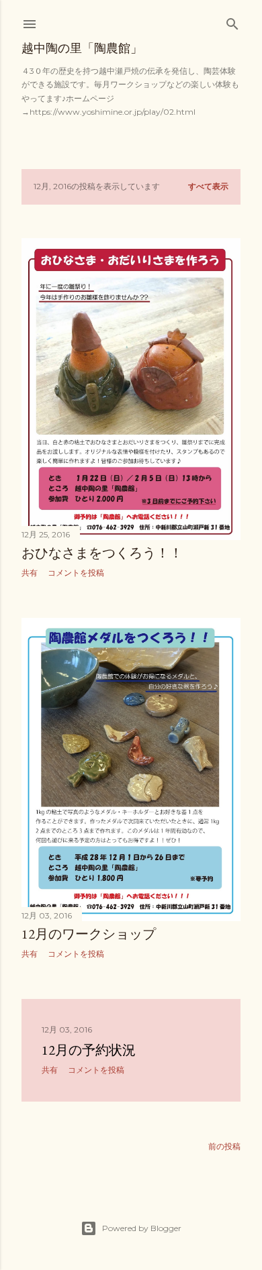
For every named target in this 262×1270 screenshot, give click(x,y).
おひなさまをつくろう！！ (102, 553)
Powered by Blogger (141, 1228)
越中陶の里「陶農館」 (81, 48)
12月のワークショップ (88, 934)
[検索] (232, 21)
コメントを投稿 (76, 573)
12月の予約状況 (89, 1050)
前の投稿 (224, 1146)
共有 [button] (29, 573)
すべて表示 (208, 186)
